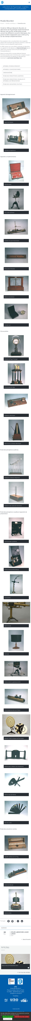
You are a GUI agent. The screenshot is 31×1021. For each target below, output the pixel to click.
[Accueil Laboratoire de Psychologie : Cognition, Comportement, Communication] (2, 2)
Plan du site (16, 1009)
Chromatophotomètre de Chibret (12, 710)
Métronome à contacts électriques (12, 443)
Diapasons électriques (9, 415)
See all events (27, 939)
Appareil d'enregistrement (11, 66)
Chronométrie (7, 72)
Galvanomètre (7, 913)
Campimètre (7, 597)
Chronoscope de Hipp (9, 387)
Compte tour (7, 325)
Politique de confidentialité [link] (20, 1019)
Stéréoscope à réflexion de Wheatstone (14, 766)
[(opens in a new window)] (13, 1000)
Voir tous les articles (24, 972)
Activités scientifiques (11, 23)
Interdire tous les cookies (22, 1016)
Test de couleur (8, 822)
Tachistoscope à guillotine (10, 541)
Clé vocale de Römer (9, 212)
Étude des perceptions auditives (13, 76)
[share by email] (12, 921)
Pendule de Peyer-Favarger (11, 359)
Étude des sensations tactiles (12, 84)
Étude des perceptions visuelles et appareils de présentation (14, 80)
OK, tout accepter (8, 1016)
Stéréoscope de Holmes (10, 794)
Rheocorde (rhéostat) (9, 268)
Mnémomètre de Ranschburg (11, 569)
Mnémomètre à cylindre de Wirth (12, 682)
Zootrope (6, 654)
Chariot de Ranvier (8, 885)
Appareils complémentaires (12, 69)
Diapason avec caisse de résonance (13, 505)
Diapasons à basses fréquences (12, 477)
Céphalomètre (7, 184)
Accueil (2, 23)
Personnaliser (7, 1019)
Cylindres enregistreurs (10, 150)
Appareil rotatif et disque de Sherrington (14, 738)
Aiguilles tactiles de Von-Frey (11, 856)
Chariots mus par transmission (11, 240)
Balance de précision (9, 297)
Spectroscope (7, 625)
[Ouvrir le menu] (29, 2)
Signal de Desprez (8, 122)
